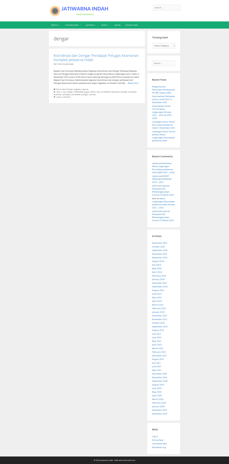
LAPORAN (90, 25)
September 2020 (160, 381)
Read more (133, 83)
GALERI (117, 25)
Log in (155, 436)
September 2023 (160, 286)
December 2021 (159, 355)
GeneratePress (129, 460)
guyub (86, 92)
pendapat (66, 94)
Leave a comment (63, 97)
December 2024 (159, 254)
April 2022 (157, 344)
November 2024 (159, 257)
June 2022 (156, 337)
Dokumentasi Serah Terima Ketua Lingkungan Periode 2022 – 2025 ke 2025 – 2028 (162, 112)
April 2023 (157, 301)
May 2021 (156, 370)
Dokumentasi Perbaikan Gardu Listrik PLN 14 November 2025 (163, 99)
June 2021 (156, 366)
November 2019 (159, 413)
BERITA (54, 25)
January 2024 (158, 279)
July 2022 (156, 333)
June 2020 (156, 388)
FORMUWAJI (78, 92)
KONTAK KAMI (131, 25)
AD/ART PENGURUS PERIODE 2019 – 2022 (162, 179)
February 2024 (159, 275)
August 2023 (158, 290)
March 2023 (157, 304)
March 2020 (157, 399)
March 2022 (157, 348)
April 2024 (157, 272)
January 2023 (158, 312)
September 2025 (160, 250)
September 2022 (160, 326)
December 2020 (159, 373)
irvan (98, 92)
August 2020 (158, 384)
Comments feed (159, 443)
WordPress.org (159, 447)
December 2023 (159, 283)
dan (64, 92)
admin (155, 185)
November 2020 (159, 377)
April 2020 (157, 395)
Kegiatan (77, 89)
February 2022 (159, 352)
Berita (58, 89)
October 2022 (158, 322)
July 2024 (156, 264)
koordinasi (132, 92)
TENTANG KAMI (71, 25)
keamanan (116, 92)
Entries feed (157, 440)
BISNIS (104, 25)
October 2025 (158, 246)
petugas (84, 94)
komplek (124, 92)
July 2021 (156, 362)
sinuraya (92, 94)
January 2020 (158, 406)
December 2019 (159, 410)
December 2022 (159, 315)
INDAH (93, 92)
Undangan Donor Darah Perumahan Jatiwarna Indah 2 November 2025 (163, 124)
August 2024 (158, 261)
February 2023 (159, 308)
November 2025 (159, 243)
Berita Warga (67, 89)
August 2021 (158, 359)
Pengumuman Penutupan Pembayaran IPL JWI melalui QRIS (163, 89)
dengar (70, 92)
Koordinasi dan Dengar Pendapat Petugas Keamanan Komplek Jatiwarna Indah (96, 57)
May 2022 (156, 341)
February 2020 (159, 402)
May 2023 (156, 297)
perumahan (76, 94)
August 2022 (158, 330)
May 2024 (156, 268)
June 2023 (156, 293)
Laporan (85, 89)
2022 (58, 92)
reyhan (155, 163)
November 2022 (159, 319)
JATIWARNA (106, 92)
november (58, 94)
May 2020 (156, 392)
